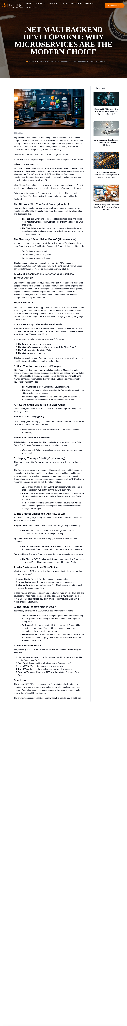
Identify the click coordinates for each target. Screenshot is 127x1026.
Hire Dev (53, 4)
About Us (89, 4)
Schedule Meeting (115, 5)
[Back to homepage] (13, 6)
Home (29, 4)
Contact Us (31, 7)
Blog (65, 4)
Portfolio (76, 4)
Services (39, 4)
